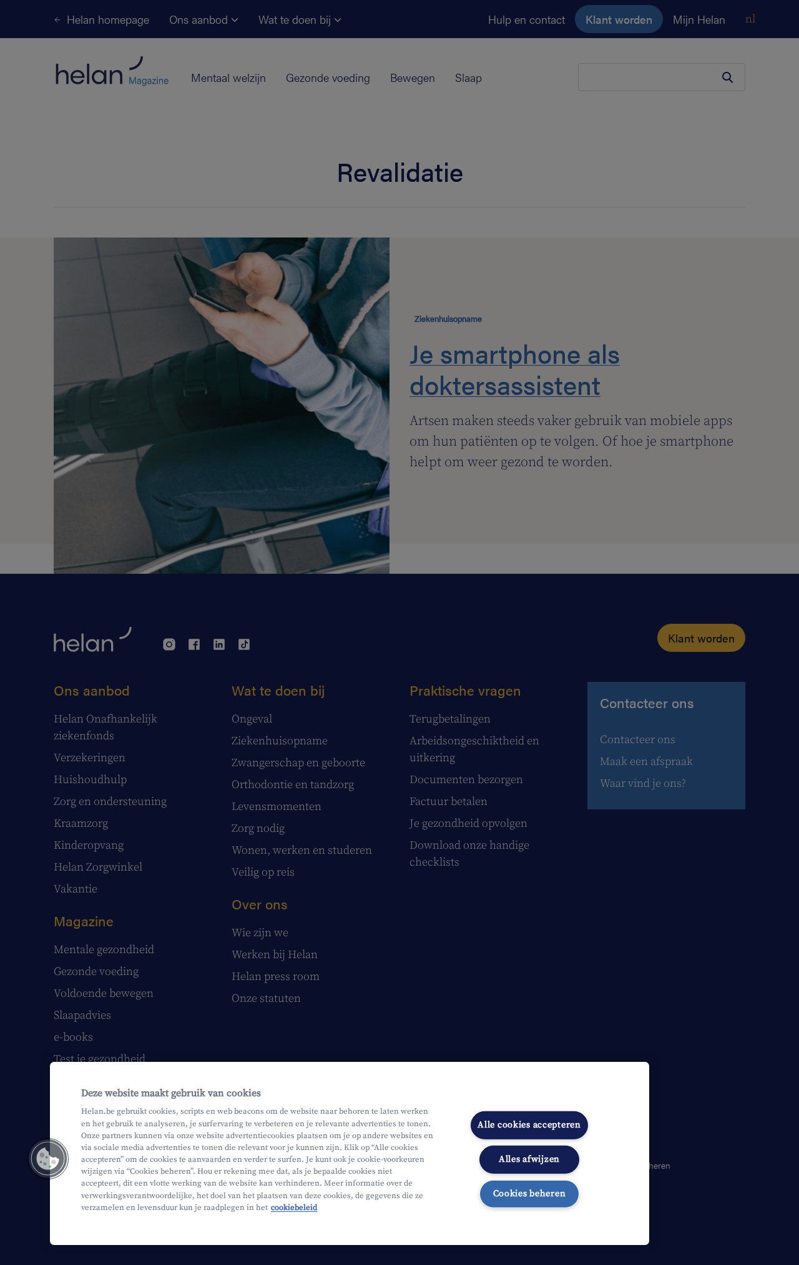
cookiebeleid (294, 1207)
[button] (48, 1159)
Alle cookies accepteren (529, 1125)
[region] (349, 1153)
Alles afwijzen (529, 1159)
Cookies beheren (529, 1193)
